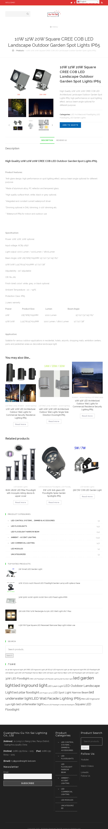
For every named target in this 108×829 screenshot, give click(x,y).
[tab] (47, 140)
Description (47, 140)
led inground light (30, 685)
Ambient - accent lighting (27, 406)
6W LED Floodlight (90, 669)
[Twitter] (71, 2)
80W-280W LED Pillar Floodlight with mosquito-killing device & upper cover (21, 493)
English (83, 2)
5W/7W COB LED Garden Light (87, 490)
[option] (30, 91)
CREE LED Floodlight (37, 679)
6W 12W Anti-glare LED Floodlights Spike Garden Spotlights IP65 (54, 493)
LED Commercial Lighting (23, 543)
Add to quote (70, 125)
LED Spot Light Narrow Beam (70, 692)
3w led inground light (75, 669)
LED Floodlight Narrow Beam (25, 532)
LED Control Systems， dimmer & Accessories (33, 521)
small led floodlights (67, 704)
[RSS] (101, 2)
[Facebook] (74, 2)
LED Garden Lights (78, 118)
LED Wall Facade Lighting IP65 (56, 698)
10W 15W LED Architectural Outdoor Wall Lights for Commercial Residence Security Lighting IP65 (87, 405)
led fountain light (66, 679)
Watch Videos (87, 766)
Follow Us (85, 776)
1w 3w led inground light (14, 669)
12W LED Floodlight (75, 673)
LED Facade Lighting (52, 679)
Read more (20, 424)
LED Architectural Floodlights (83, 114)
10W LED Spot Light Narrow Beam (55, 673)
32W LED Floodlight (17, 678)
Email (6, 772)
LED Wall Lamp (11, 406)
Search (9, 655)
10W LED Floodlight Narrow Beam (30, 673)
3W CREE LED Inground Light (34, 669)
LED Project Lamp (46, 693)
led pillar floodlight (26, 692)
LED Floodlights (67, 487)
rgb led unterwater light (27, 704)
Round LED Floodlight (52, 704)
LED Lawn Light (55, 686)
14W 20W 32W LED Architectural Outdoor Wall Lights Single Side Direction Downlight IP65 (54, 412)
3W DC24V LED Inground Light (56, 669)
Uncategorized (18, 554)
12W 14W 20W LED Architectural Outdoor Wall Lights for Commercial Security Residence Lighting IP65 (20, 413)
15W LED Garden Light (90, 673)
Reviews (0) (61, 140)
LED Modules (17, 549)
